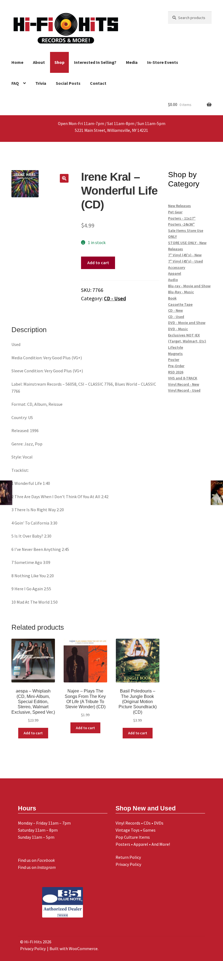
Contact (98, 83)
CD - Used (115, 298)
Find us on (36, 860)
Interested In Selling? (95, 62)
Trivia (40, 83)
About (39, 62)
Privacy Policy (128, 864)
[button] (64, 178)
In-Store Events (162, 62)
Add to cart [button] (33, 733)
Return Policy (128, 857)
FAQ (15, 83)
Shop (59, 62)
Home (17, 62)
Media (132, 62)
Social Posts (68, 83)
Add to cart (98, 262)
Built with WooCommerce (73, 948)
